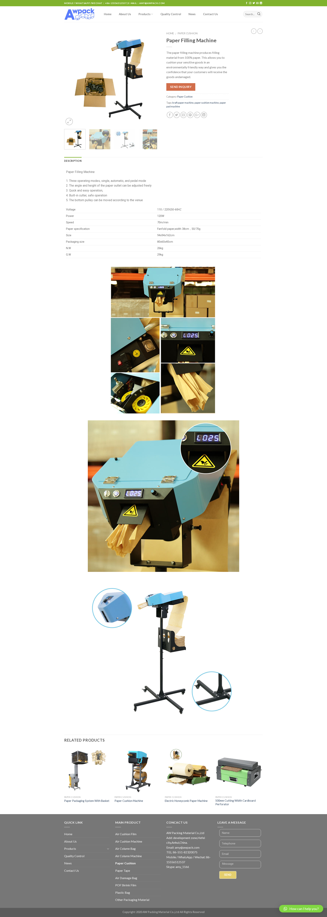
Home (107, 14)
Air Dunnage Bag (126, 878)
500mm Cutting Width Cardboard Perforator (235, 802)
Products (144, 14)
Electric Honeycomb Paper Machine (186, 800)
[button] (301, 908)
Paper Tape (122, 870)
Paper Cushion (188, 33)
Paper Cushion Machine (128, 800)
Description (73, 160)
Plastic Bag (122, 892)
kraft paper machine (183, 102)
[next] (154, 78)
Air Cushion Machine (128, 841)
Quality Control (170, 14)
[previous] (70, 78)
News (191, 14)
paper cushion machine (207, 102)
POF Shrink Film (125, 885)
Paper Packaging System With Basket (86, 800)
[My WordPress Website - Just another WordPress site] (80, 14)
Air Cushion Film (125, 834)
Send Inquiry (181, 86)
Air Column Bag (125, 848)
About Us (125, 14)
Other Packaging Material (132, 899)
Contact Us (210, 14)
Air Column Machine (128, 856)
